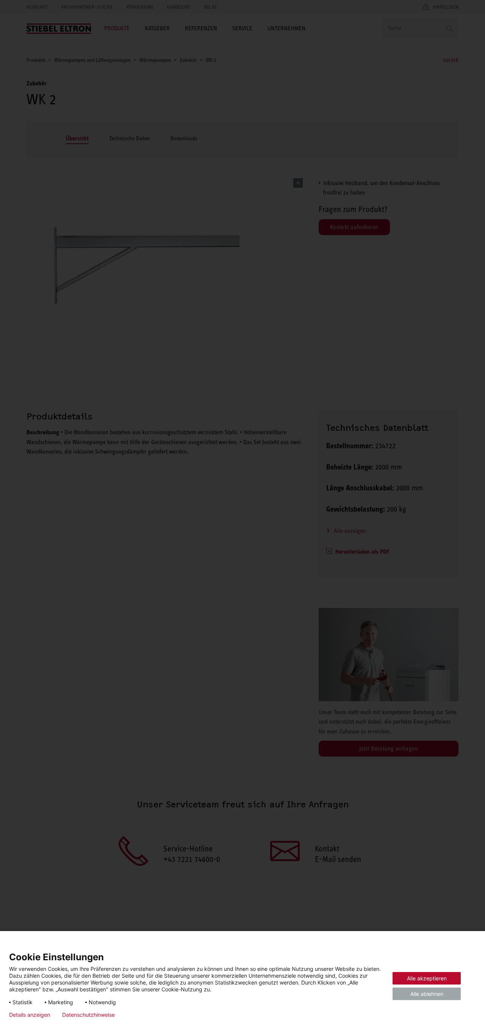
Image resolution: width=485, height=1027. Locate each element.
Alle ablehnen (426, 994)
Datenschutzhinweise (88, 1015)
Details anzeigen (29, 1015)
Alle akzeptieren (427, 978)
